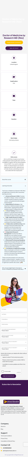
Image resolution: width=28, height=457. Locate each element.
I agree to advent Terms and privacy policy (12, 357)
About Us (3, 426)
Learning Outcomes (7, 186)
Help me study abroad (8, 376)
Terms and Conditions (6, 436)
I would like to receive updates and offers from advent (13, 365)
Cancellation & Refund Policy (8, 441)
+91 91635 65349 (7, 448)
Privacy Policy (4, 438)
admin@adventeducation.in (9, 450)
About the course (6, 179)
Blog (2, 429)
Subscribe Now (18, 390)
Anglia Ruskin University (14, 42)
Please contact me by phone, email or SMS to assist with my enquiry (13, 360)
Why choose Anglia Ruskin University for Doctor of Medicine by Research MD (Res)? (13, 268)
